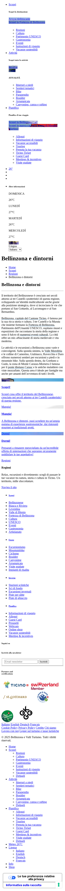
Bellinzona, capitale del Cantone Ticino (23, 318)
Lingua (13, 246)
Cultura (20, 33)
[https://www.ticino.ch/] (15, 688)
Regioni (20, 29)
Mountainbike (17, 550)
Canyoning (15, 560)
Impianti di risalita (19, 569)
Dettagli (20, 775)
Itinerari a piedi (24, 84)
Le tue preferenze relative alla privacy (36, 877)
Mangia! (6, 406)
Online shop (16, 629)
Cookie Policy (9, 727)
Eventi (19, 43)
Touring (20, 146)
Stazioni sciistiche (19, 585)
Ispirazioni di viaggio (28, 46)
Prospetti (14, 623)
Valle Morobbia (53, 350)
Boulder (20, 98)
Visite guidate (23, 162)
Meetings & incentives (28, 159)
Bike (18, 91)
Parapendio (22, 94)
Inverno (12, 578)
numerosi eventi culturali (34, 334)
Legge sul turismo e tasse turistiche (39, 731)
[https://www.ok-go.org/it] (26, 721)
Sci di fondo (16, 588)
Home (12, 267)
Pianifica (14, 107)
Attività (13, 52)
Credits (40, 727)
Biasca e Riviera (18, 505)
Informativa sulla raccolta (23, 885)
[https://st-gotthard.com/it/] (15, 702)
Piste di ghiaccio (18, 598)
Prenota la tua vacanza (28, 149)
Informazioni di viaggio (29, 139)
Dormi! (5, 433)
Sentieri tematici (25, 88)
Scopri (12, 4)
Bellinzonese (16, 502)
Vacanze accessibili (27, 143)
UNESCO (15, 522)
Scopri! (5, 379)
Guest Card (22, 156)
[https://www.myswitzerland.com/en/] (44, 688)
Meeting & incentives (21, 636)
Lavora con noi (10, 731)
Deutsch (24, 724)
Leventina (14, 509)
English (15, 724)
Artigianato (15, 531)
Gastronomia (23, 39)
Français (35, 724)
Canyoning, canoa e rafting (31, 104)
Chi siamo (50, 727)
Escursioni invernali (20, 591)
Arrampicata (23, 101)
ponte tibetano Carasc (20, 367)
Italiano (5, 724)
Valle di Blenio (17, 512)
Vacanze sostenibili (27, 49)
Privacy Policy (26, 727)
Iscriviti (43, 661)
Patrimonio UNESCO (28, 36)
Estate (11, 540)
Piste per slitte (16, 594)
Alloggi (20, 136)
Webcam (14, 626)
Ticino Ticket (23, 152)
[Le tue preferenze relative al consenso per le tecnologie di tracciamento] (58, 884)
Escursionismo (17, 547)
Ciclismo (14, 553)
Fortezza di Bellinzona (41, 324)
